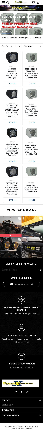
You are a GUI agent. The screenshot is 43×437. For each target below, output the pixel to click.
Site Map (29, 429)
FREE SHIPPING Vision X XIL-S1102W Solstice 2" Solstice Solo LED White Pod (31, 150)
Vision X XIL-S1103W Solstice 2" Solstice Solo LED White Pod (31, 188)
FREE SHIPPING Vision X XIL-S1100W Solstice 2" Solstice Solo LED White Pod (31, 73)
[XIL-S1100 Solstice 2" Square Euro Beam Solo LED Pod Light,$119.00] (12, 57)
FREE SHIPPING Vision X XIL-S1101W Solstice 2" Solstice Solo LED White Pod (31, 111)
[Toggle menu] (3, 2)
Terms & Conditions (17, 429)
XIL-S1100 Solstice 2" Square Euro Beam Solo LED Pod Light (12, 73)
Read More (6, 32)
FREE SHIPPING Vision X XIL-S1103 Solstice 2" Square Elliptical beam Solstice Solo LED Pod (12, 188)
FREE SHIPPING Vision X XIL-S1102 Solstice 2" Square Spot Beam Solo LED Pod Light (12, 150)
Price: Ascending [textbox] (29, 46)
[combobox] (19, 46)
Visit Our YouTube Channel (24, 284)
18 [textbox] (16, 46)
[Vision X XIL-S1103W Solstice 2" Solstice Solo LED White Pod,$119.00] (31, 171)
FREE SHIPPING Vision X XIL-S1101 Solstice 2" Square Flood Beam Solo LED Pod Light (12, 111)
